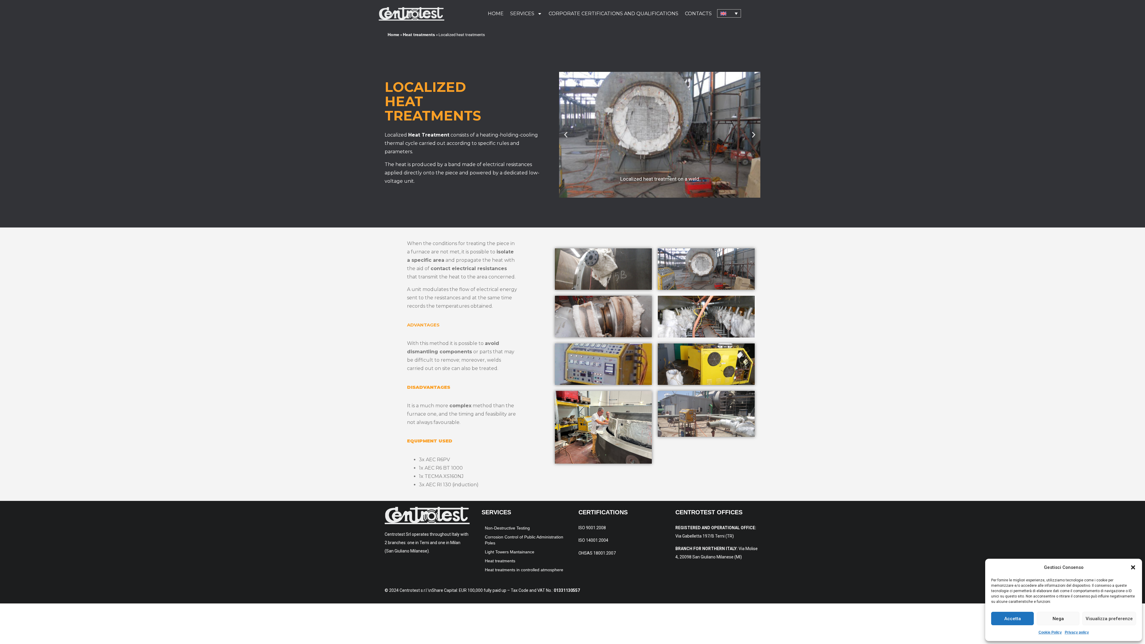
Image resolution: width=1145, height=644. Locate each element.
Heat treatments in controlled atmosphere (524, 569)
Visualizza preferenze (1109, 618)
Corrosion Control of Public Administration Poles (524, 540)
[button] (1133, 567)
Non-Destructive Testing (507, 528)
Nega (1058, 618)
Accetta (1012, 618)
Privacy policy (1077, 632)
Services (522, 13)
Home (496, 13)
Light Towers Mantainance (509, 551)
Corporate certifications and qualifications (613, 13)
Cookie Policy (1050, 632)
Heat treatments (419, 34)
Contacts (698, 13)
